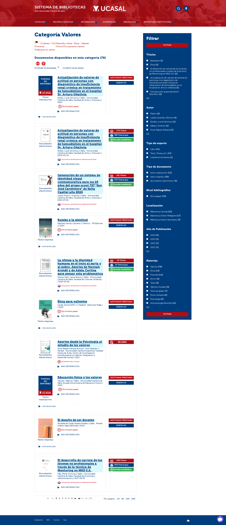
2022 (153, 243)
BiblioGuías (130, 22)
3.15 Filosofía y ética (62, 44)
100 (127, 499)
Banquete (155, 61)
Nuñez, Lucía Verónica (161, 122)
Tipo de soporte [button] (156, 143)
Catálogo (40, 22)
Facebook (39, 520)
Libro (153, 149)
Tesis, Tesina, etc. (159, 153)
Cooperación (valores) (74, 47)
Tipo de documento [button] (158, 167)
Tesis (153, 283)
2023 (153, 239)
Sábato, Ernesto (158, 126)
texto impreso (157, 177)
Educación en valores (46, 50)
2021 (153, 247)
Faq (64, 520)
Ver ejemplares (49, 117)
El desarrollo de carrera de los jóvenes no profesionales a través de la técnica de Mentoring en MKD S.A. (168, 71)
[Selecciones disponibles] (38, 64)
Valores (85, 44)
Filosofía (154, 275)
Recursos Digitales (63, 22)
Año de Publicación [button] (158, 229)
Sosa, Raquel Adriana (160, 130)
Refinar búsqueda (44, 64)
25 (118, 499)
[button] (147, 98)
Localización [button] (154, 206)
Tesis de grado (157, 291)
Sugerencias (109, 22)
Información (88, 22)
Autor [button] (150, 108)
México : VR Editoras (93, 223)
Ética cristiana (157, 295)
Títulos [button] (151, 55)
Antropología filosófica (161, 303)
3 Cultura (45, 44)
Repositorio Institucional (158, 22)
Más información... (70, 111)
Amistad (40, 47)
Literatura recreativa (160, 157)
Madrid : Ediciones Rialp (90, 305)
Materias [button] (152, 261)
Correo (56, 520)
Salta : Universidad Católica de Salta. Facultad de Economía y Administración (76, 476)
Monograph (156, 196)
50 (122, 499)
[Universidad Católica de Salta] (109, 9)
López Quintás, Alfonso (162, 118)
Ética (76, 44)
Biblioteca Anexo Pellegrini (163, 216)
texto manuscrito (159, 173)
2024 (153, 235)
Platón (153, 114)
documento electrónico (162, 181)
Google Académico (122, 140)
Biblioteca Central (159, 212)
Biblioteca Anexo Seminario (164, 220)
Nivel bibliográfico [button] (158, 190)
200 (133, 499)
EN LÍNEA (122, 342)
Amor (60, 47)
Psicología (155, 299)
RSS (48, 520)
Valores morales (158, 287)
